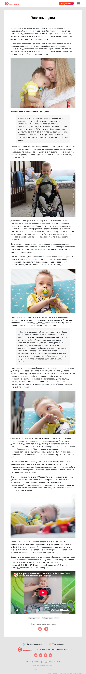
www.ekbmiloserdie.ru (29, 559)
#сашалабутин (34, 618)
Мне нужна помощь (34, 644)
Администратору (52, 662)
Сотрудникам (32, 662)
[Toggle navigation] (78, 3)
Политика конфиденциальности (43, 665)
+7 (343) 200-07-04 (64, 649)
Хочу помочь (66, 3)
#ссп (56, 618)
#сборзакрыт (47, 618)
